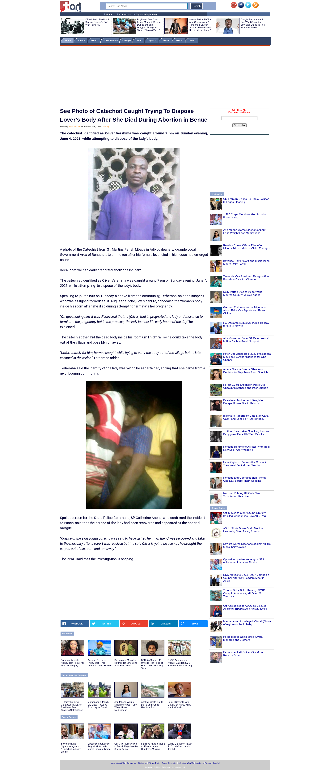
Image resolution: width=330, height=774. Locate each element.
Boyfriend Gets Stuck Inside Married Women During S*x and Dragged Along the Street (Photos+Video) (149, 25)
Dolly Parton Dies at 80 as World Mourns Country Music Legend (242, 293)
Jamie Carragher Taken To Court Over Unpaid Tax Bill (180, 746)
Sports (153, 40)
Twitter (208, 763)
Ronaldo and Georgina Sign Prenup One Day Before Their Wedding (244, 479)
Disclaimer (142, 763)
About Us (120, 763)
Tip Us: (146, 14)
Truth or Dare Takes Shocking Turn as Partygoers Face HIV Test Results (246, 433)
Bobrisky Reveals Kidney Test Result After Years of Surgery (73, 663)
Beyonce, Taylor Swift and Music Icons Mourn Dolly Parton (246, 262)
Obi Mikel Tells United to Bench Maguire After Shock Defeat (126, 746)
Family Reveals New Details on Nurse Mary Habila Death (179, 705)
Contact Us (125, 14)
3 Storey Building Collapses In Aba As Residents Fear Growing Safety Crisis (72, 706)
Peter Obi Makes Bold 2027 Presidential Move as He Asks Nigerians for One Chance (247, 356)
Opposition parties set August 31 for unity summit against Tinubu (244, 561)
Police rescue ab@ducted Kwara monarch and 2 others (243, 638)
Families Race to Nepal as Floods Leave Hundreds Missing (153, 746)
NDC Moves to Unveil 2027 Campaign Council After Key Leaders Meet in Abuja (246, 577)
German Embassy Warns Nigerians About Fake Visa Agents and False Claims (244, 310)
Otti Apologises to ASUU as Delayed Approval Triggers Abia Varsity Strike (245, 607)
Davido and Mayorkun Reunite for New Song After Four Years (125, 663)
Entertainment (110, 40)
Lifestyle (126, 40)
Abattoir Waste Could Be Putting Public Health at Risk (152, 705)
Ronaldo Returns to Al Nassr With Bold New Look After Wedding (246, 448)
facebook (199, 763)
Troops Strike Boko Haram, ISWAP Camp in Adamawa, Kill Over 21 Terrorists (244, 593)
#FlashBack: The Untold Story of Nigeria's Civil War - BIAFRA (97, 22)
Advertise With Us (186, 763)
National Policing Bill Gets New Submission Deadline (241, 495)
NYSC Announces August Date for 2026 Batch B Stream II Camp (180, 663)
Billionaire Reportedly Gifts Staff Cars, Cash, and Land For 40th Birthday (246, 417)
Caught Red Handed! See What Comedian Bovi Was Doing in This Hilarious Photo (253, 23)
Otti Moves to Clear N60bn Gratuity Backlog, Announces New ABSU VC (244, 514)
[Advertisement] (165, 75)
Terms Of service (169, 763)
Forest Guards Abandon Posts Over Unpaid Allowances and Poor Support (245, 386)
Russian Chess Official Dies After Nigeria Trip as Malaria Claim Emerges (246, 247)
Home (109, 14)
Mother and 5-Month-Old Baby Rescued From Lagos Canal (98, 705)
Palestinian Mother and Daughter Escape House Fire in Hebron (243, 402)
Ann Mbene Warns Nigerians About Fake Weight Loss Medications (244, 231)
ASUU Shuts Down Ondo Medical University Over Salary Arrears (243, 530)
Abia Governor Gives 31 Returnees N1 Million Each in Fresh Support (246, 340)
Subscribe (239, 125)
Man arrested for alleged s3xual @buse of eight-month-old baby (247, 623)
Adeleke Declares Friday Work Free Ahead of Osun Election (100, 663)
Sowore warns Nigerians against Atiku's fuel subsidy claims (71, 747)
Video (192, 40)
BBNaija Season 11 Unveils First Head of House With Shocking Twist (152, 664)
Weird (179, 40)
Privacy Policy (154, 763)
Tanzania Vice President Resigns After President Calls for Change (246, 278)
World (95, 40)
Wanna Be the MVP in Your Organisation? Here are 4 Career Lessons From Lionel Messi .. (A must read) (200, 25)
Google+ (216, 763)
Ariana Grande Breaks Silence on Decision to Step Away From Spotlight (246, 371)
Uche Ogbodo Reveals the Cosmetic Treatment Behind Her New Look (245, 464)
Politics (81, 40)
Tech (139, 40)
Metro (166, 40)
